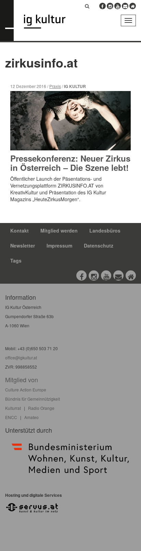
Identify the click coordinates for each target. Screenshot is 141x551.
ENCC (11, 417)
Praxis (55, 86)
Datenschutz (98, 245)
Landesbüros (104, 230)
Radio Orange (41, 408)
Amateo (31, 417)
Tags (16, 260)
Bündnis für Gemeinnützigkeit (32, 399)
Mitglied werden (59, 230)
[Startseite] (50, 22)
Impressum (59, 245)
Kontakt (19, 230)
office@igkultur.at (21, 357)
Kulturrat (13, 408)
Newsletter (22, 245)
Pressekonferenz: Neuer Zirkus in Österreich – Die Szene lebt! (70, 162)
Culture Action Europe (25, 389)
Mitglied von (21, 379)
